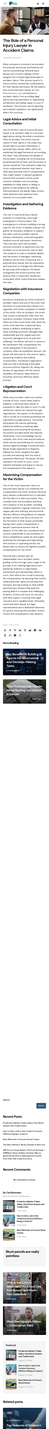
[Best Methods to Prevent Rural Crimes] (11, 1384)
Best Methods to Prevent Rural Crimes (21, 1139)
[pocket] (35, 630)
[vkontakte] (40, 630)
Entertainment (13, 1277)
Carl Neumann (15, 1420)
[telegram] (15, 635)
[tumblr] (25, 630)
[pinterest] (15, 630)
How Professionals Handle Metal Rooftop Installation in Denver (24, 690)
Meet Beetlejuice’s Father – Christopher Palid (24, 1323)
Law (5, 11)
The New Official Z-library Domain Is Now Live (24, 1144)
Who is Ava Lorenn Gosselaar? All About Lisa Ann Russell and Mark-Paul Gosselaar (24, 1288)
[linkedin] (20, 630)
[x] (5, 630)
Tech (9, 1413)
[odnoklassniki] (5, 635)
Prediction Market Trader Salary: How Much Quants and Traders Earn (23, 1124)
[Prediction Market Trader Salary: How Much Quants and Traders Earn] (11, 1355)
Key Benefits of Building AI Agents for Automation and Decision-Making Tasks (24, 660)
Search (6, 1100)
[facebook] (10, 630)
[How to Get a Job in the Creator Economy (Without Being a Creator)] (11, 1369)
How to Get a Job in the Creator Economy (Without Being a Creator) (22, 1132)
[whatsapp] (10, 635)
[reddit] (30, 630)
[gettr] (20, 635)
